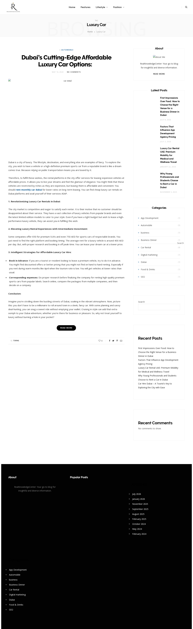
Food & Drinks (148, 269)
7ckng (16, 340)
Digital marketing (149, 254)
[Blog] (13, 7)
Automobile (67, 50)
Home (72, 7)
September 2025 (140, 509)
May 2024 (137, 528)
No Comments (74, 72)
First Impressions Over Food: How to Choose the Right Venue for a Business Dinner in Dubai (157, 352)
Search (141, 301)
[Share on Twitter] (113, 341)
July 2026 (136, 494)
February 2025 (139, 519)
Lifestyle (100, 7)
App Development (149, 218)
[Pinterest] (117, 341)
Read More (159, 74)
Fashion (117, 7)
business (145, 232)
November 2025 (140, 503)
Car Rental (146, 247)
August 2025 (138, 514)
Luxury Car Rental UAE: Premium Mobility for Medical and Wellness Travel (169, 155)
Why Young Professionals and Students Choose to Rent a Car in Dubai (169, 180)
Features (85, 7)
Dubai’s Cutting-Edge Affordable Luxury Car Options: (66, 61)
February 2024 (139, 533)
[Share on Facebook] (109, 341)
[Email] (121, 341)
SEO (143, 276)
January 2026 (138, 499)
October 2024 (139, 524)
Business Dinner (149, 240)
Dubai (144, 262)
